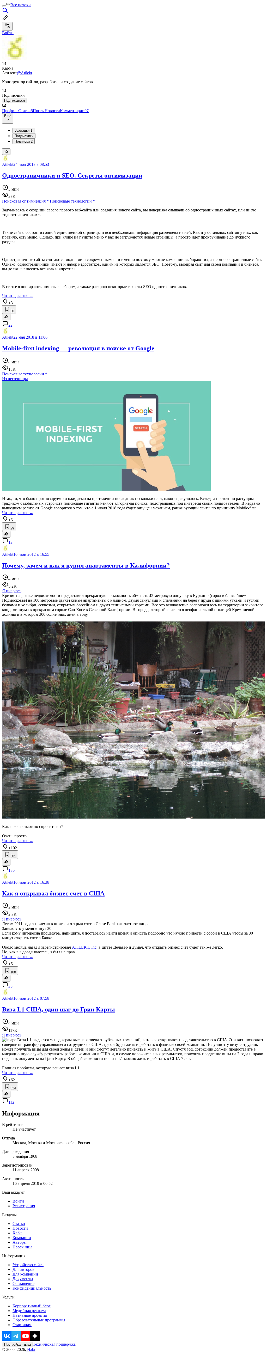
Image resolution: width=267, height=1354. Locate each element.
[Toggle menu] (4, 6)
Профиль (10, 110)
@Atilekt (24, 73)
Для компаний (25, 1274)
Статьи (25, 110)
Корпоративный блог (32, 1306)
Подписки (24, 141)
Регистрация (24, 1206)
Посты (39, 110)
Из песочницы (15, 378)
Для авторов (23, 1269)
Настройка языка (17, 1344)
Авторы (20, 1242)
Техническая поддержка (54, 1344)
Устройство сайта (28, 1264)
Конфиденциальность (32, 1288)
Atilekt (7, 164)
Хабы (17, 1233)
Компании (22, 1237)
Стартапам (22, 1324)
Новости (52, 110)
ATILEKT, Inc (84, 947)
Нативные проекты (30, 1315)
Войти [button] (8, 33)
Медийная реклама (29, 1310)
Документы (23, 1279)
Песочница (22, 1247)
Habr (30, 1349)
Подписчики (24, 136)
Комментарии (74, 110)
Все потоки (20, 5)
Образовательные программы (39, 1320)
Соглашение (23, 1283)
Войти (18, 1201)
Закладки (23, 130)
